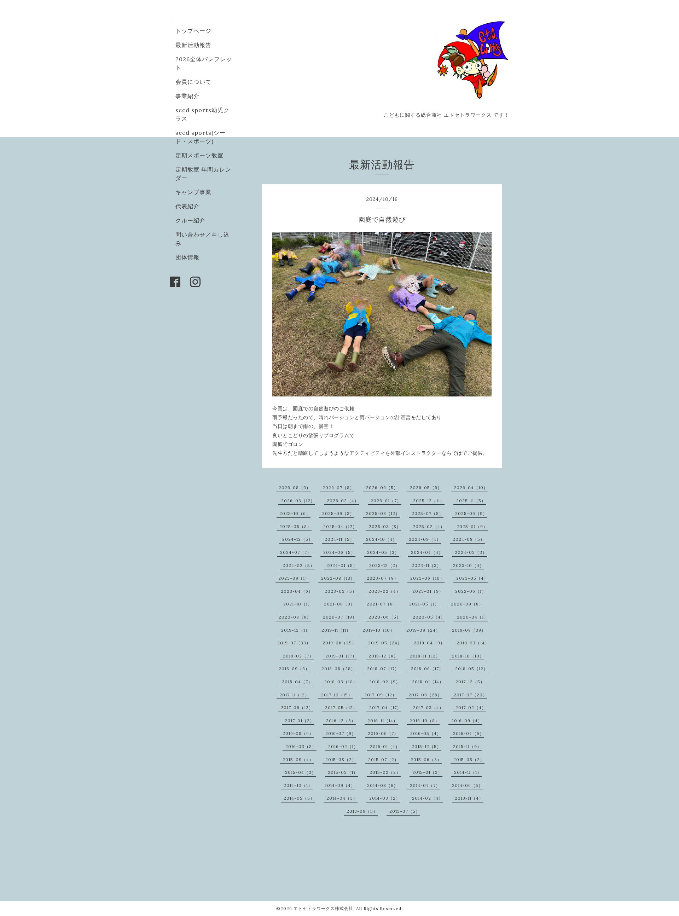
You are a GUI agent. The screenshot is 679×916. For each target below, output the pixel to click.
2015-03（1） (343, 772)
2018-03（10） (341, 681)
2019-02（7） (298, 656)
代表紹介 (187, 206)
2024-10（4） (381, 539)
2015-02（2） (385, 772)
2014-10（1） (298, 785)
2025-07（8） (427, 513)
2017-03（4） (428, 707)
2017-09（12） (380, 694)
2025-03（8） (385, 526)
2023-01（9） (427, 591)
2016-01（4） (385, 746)
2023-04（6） (297, 591)
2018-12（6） (383, 656)
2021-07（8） (382, 604)
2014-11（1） (468, 772)
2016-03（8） (301, 746)
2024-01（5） (342, 565)
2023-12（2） (384, 565)
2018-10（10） (468, 656)
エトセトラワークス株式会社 (323, 908)
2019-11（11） (336, 630)
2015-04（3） (300, 772)
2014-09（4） (339, 785)
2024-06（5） (339, 552)
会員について (193, 81)
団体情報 (187, 257)
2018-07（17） (383, 668)
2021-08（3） (339, 604)
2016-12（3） (341, 720)
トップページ (193, 30)
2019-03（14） (473, 642)
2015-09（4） (298, 759)
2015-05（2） (468, 759)
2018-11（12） (425, 656)
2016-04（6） (468, 733)
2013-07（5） (404, 811)
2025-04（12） (340, 526)
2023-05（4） (472, 578)
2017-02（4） (470, 707)
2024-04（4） (427, 552)
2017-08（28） (425, 694)
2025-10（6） (295, 513)
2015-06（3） (426, 759)
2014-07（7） (425, 785)
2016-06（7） (383, 733)
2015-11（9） (467, 746)
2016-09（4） (466, 720)
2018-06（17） (427, 668)
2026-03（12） (298, 500)
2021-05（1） (424, 604)
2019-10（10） (378, 630)
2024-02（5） (299, 565)
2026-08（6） (295, 487)
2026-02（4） (343, 500)
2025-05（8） (295, 526)
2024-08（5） (469, 539)
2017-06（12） (297, 707)
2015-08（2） (340, 759)
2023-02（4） (384, 591)
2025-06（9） (471, 513)
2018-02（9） (384, 681)
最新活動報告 (193, 44)
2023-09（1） (293, 578)
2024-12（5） (297, 539)
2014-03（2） (384, 798)
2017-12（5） (470, 681)
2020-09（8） (467, 604)
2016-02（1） (343, 746)
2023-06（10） (427, 578)
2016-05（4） (425, 733)
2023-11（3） (426, 565)
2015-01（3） (427, 772)
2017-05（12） (341, 707)
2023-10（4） (468, 565)
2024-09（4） (425, 539)
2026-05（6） (426, 487)
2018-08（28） (338, 668)
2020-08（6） (295, 617)
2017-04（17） (385, 707)
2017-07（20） (470, 694)
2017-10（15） (337, 694)
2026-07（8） (338, 487)
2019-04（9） (429, 642)
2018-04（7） (297, 681)
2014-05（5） (299, 798)
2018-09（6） (294, 668)
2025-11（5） (471, 500)
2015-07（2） (383, 759)
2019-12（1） (295, 630)
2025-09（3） (338, 513)
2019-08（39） (469, 630)
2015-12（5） (426, 746)
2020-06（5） (384, 617)
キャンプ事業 (193, 192)
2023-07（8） (383, 578)
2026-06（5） (382, 487)
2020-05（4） (429, 617)
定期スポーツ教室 (199, 155)
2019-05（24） (385, 642)
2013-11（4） (469, 798)
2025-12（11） (429, 500)
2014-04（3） (342, 798)
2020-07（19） (340, 617)
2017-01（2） (299, 720)
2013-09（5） (362, 811)
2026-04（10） (471, 487)
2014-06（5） (467, 785)
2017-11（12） (294, 694)
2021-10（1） (297, 604)
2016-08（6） (298, 733)
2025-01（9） (472, 526)
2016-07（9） (340, 733)
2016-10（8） (425, 720)
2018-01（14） (428, 681)
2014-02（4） (427, 798)
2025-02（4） (429, 526)
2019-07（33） (294, 642)
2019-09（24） (423, 630)
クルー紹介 (190, 220)
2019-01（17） (341, 656)
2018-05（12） (471, 668)
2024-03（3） (471, 552)
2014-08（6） (382, 785)
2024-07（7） (296, 552)
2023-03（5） (341, 591)
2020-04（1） (472, 617)
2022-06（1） (470, 591)
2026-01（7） (386, 500)
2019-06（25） (339, 642)
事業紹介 (187, 95)
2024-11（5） (339, 539)
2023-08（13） (338, 578)
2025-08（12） (383, 513)
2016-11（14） (382, 720)
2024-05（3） (383, 552)
